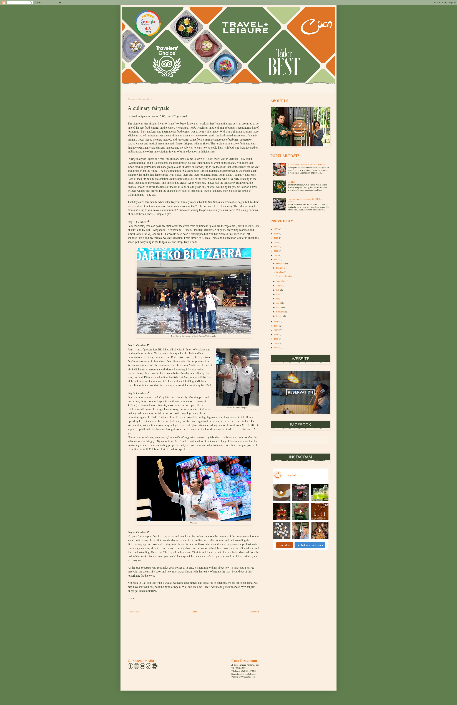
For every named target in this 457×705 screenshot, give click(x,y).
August (279, 285)
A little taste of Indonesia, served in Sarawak (306, 164)
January (279, 315)
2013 (276, 343)
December (280, 263)
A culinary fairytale (284, 275)
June (278, 294)
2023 (276, 242)
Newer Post (134, 611)
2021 (276, 250)
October (279, 272)
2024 (276, 237)
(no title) (291, 181)
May (278, 298)
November (281, 267)
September (281, 281)
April (278, 302)
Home (194, 611)
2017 (276, 325)
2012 (276, 347)
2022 (276, 246)
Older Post (254, 611)
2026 (276, 229)
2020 (276, 255)
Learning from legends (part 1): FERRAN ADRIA (305, 200)
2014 (276, 338)
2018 (276, 321)
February (280, 311)
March (279, 307)
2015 (276, 334)
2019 (276, 259)
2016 (276, 330)
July (278, 289)
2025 (276, 233)
